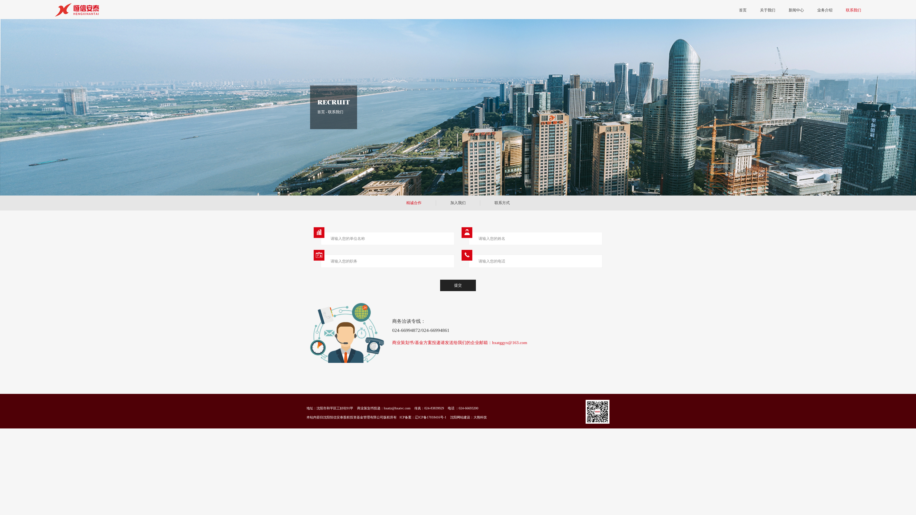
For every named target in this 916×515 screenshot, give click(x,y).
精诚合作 (414, 203)
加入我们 (458, 203)
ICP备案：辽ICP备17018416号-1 (423, 417)
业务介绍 (825, 10)
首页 (743, 10)
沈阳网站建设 (460, 417)
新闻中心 (796, 10)
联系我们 (853, 10)
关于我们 (767, 10)
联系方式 (502, 203)
